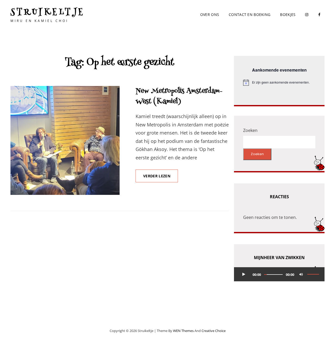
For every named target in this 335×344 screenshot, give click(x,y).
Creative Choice (214, 330)
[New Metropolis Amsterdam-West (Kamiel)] (65, 140)
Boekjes (287, 14)
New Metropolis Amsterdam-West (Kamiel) (179, 96)
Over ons (209, 14)
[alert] (279, 82)
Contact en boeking (249, 14)
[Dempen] (301, 274)
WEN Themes (183, 330)
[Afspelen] (243, 274)
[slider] (313, 274)
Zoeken (250, 130)
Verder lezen (160, 177)
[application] (279, 274)
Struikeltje (47, 13)
